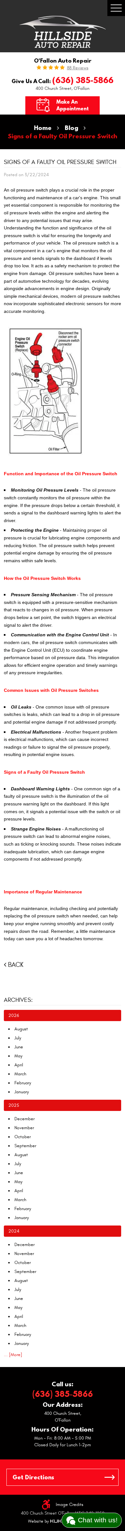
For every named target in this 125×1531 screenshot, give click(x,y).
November (24, 1128)
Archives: (18, 999)
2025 (13, 1105)
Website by (47, 1521)
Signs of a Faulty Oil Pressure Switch (62, 136)
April (18, 1065)
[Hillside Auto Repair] (62, 32)
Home (43, 127)
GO (110, 1477)
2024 (13, 1231)
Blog (71, 127)
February (22, 1083)
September (25, 1145)
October (22, 1137)
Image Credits (69, 1504)
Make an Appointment (72, 105)
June (18, 1047)
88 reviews (77, 68)
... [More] (13, 1354)
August (21, 1029)
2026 (13, 1015)
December (24, 1119)
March (20, 1074)
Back (15, 965)
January (21, 1092)
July (17, 1038)
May (18, 1056)
